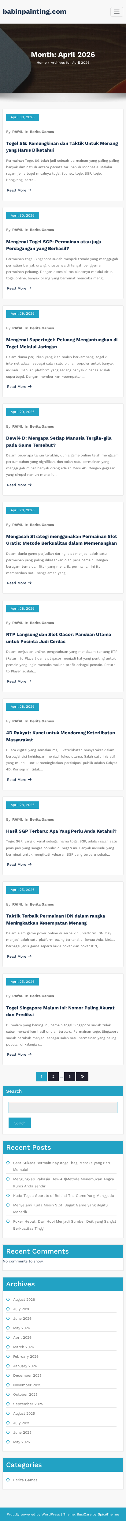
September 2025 (28, 1404)
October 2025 (25, 1394)
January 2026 (25, 1366)
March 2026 (23, 1347)
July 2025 (21, 1423)
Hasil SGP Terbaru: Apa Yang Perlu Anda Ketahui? (61, 831)
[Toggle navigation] (117, 12)
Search (14, 1091)
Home (41, 63)
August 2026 (24, 1299)
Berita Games (42, 132)
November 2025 (27, 1385)
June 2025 (22, 1432)
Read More (16, 190)
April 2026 (22, 1337)
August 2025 (24, 1413)
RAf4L (17, 132)
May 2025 (21, 1442)
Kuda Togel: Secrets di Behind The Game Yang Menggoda (63, 1196)
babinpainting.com (34, 11)
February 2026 (26, 1356)
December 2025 (27, 1375)
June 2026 (22, 1318)
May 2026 (21, 1328)
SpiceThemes (108, 1514)
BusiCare (85, 1514)
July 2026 (21, 1309)
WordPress (51, 1514)
